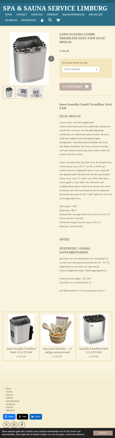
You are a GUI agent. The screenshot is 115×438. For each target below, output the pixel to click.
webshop (9, 398)
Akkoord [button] (103, 433)
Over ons (9, 395)
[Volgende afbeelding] (51, 59)
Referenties (10, 410)
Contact (9, 391)
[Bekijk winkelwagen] (58, 21)
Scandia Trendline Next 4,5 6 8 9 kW (93, 350)
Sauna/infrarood (12, 401)
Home (8, 388)
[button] (9, 92)
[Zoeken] (50, 20)
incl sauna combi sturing (74, 63)
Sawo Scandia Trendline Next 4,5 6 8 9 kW (21, 350)
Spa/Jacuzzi (10, 404)
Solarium (9, 407)
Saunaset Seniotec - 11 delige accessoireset (57, 350)
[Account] (42, 21)
